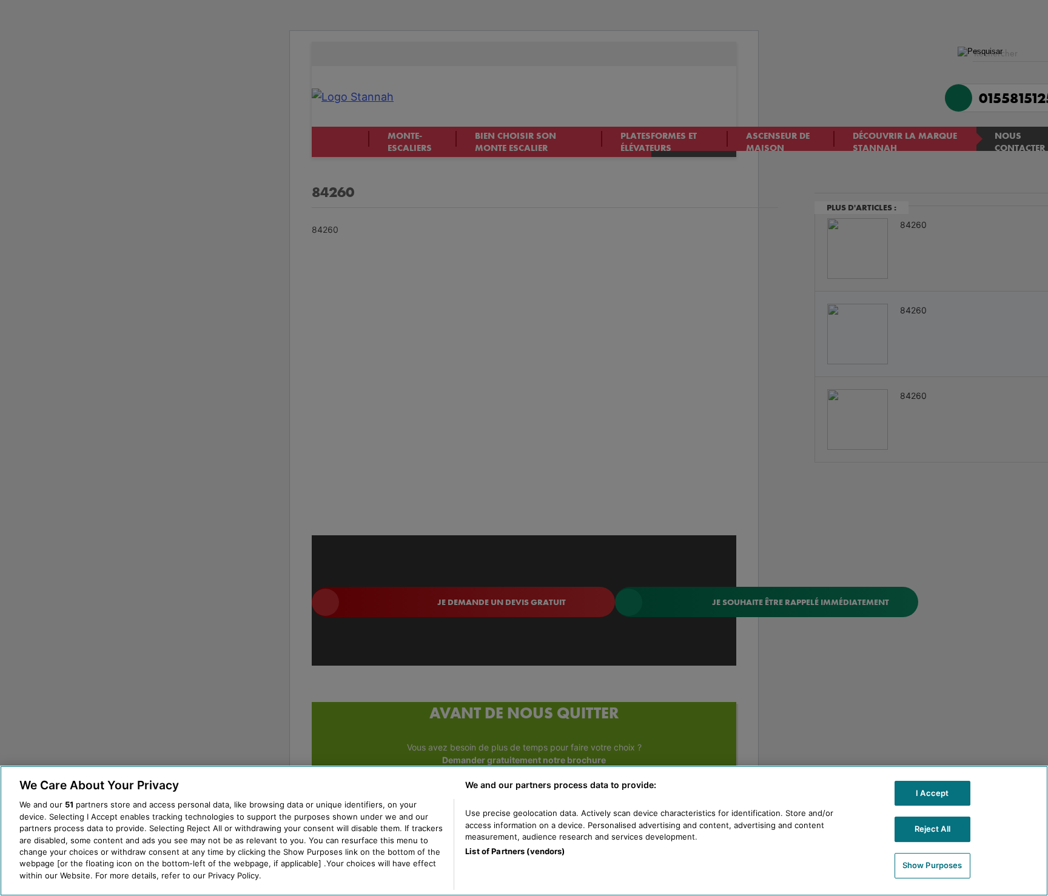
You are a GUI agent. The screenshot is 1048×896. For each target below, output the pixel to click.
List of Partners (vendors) (515, 852)
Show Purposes (932, 865)
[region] (524, 831)
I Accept (932, 793)
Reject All (932, 829)
